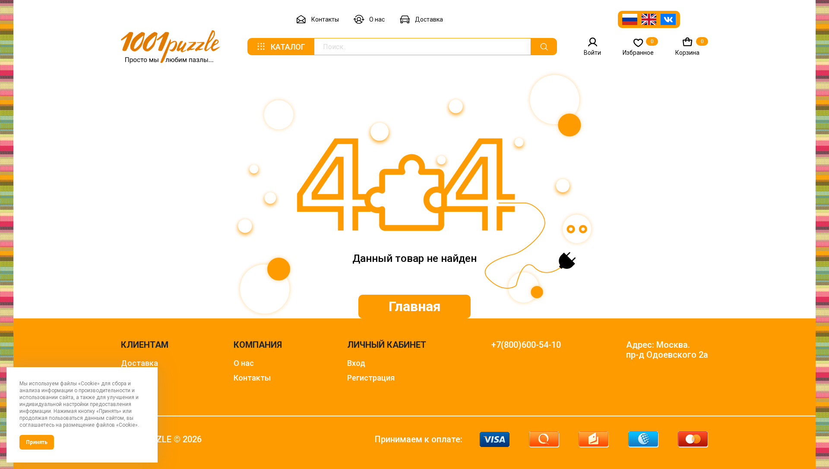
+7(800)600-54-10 (526, 345)
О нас (377, 19)
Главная (415, 306)
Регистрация (371, 377)
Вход (356, 363)
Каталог (288, 46)
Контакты (325, 19)
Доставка (429, 19)
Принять (36, 442)
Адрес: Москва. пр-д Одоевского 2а (667, 350)
